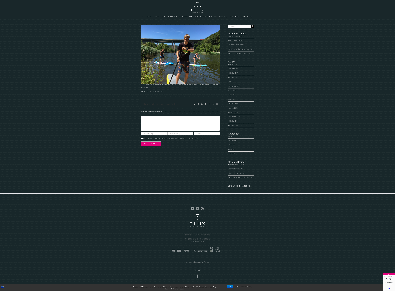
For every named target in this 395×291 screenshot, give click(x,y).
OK (230, 287)
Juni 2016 (232, 90)
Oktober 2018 (233, 69)
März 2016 (232, 99)
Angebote (232, 140)
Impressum (189, 262)
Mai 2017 (232, 82)
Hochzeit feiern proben (237, 45)
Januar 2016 (233, 108)
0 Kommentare (160, 91)
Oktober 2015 (233, 121)
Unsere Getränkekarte (236, 36)
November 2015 (234, 117)
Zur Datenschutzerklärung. (244, 287)
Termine (232, 154)
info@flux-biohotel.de (197, 241)
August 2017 (233, 77)
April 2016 (232, 95)
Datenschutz (198, 262)
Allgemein (152, 91)
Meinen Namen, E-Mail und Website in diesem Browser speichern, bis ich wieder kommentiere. (174, 138)
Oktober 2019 (233, 64)
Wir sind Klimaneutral (236, 40)
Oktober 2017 (233, 73)
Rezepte (232, 149)
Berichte (232, 145)
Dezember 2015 (234, 112)
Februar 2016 (233, 104)
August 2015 (233, 125)
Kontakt (206, 262)
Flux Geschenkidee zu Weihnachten (241, 49)
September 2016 (234, 86)
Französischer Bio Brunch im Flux (240, 53)
